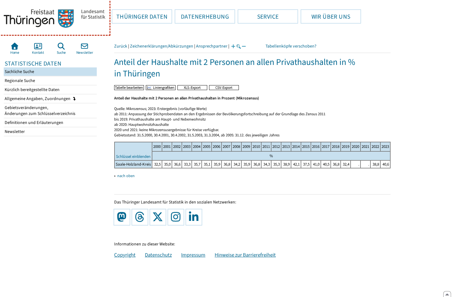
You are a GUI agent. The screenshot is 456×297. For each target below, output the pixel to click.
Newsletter (14, 132)
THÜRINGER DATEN (140, 16)
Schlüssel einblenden (133, 156)
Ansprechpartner (211, 46)
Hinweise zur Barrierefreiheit (245, 254)
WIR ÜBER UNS (325, 16)
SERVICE (258, 16)
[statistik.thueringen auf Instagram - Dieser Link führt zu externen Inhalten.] (177, 217)
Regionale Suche (19, 81)
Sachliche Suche (19, 72)
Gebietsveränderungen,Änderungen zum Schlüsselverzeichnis (39, 111)
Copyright (125, 254)
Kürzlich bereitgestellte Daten (32, 90)
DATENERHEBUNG (202, 16)
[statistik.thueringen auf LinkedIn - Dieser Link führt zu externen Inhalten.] (195, 217)
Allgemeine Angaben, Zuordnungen (38, 99)
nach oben (126, 175)
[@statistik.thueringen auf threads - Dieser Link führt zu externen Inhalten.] (141, 217)
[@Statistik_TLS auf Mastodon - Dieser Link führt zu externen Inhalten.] (123, 217)
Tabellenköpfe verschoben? (291, 46)
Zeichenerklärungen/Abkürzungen (161, 46)
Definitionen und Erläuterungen (33, 123)
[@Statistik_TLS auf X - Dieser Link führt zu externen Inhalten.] (159, 217)
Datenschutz (158, 254)
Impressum (193, 254)
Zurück (120, 46)
